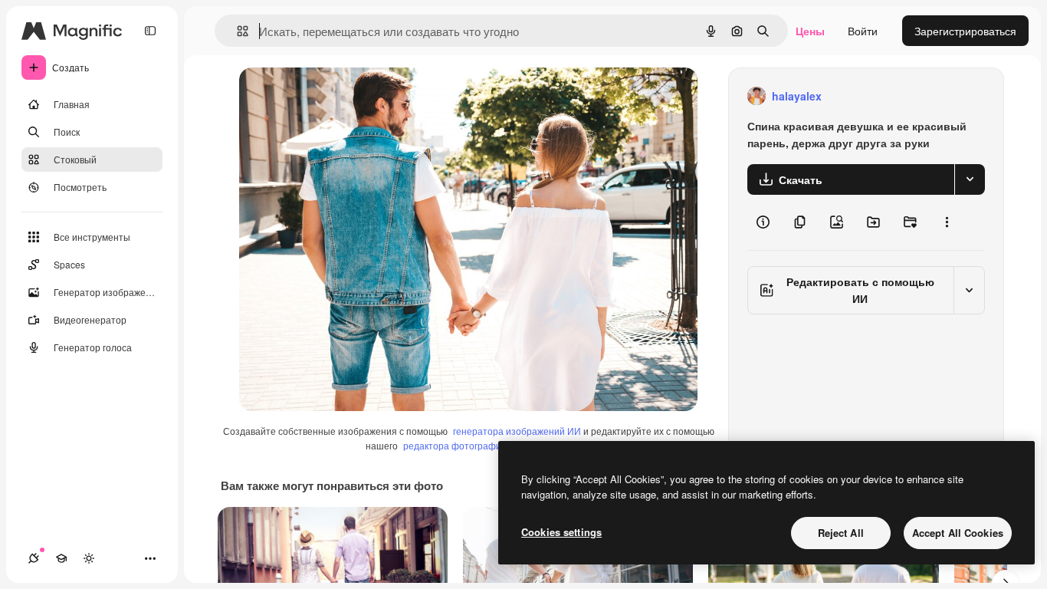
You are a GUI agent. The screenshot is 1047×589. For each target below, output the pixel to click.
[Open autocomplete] (236, 31)
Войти (863, 30)
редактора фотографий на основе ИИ (486, 445)
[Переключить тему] (89, 558)
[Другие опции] (946, 222)
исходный (342, 96)
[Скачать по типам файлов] (969, 179)
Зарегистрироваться (965, 30)
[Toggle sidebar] (150, 30)
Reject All (841, 532)
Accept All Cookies (957, 532)
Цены (810, 30)
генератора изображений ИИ (517, 430)
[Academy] (61, 558)
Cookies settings (561, 532)
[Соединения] (33, 558)
